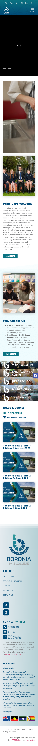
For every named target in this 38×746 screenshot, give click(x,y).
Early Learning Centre (12, 581)
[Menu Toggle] (32, 10)
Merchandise (30, 740)
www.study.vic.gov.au (13, 654)
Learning (7, 586)
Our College (8, 576)
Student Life (8, 590)
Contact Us (8, 595)
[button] (35, 375)
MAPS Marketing (17, 740)
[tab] (12, 413)
